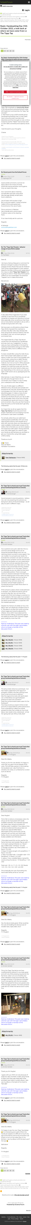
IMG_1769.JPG (9, 648)
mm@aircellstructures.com (8, 514)
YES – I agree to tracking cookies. (15, 92)
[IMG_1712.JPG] (15, 1003)
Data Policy (15, 87)
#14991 (28, 492)
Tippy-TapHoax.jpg (10, 457)
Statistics (4, 1217)
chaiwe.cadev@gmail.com (22, 144)
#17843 (28, 176)
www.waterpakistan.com (9, 227)
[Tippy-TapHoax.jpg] (15, 297)
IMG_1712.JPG (9, 1035)
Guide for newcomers (7, 6)
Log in (7, 156)
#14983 (28, 542)
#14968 (28, 752)
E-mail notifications (11, 1217)
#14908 (28, 1120)
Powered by (10, 1204)
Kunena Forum (19, 1204)
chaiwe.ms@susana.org (10, 144)
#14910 (28, 1065)
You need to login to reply (12, 158)
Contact (24, 1217)
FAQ (17, 1217)
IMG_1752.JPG (9, 645)
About (20, 1217)
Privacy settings (15, 1218)
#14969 (28, 682)
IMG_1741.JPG (9, 642)
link (17, 85)
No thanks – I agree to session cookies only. (15, 97)
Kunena (24, 1221)
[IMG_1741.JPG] (3, 642)
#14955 (28, 913)
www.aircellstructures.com (7, 515)
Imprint (21, 1218)
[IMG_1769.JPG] (3, 648)
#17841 (28, 253)
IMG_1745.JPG (9, 640)
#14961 (28, 809)
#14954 (28, 964)
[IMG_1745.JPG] (3, 640)
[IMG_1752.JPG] (3, 645)
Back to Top (28, 1210)
